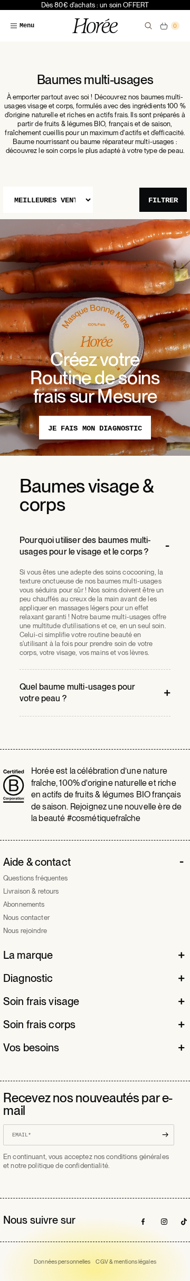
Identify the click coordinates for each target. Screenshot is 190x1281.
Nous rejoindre (25, 931)
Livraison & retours (31, 891)
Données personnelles (62, 1261)
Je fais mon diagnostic (95, 428)
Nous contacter (26, 917)
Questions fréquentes (35, 878)
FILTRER (163, 200)
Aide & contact (37, 862)
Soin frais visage (41, 1001)
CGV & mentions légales (126, 1261)
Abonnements (23, 904)
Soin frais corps (39, 1024)
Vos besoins (31, 1047)
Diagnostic (28, 978)
